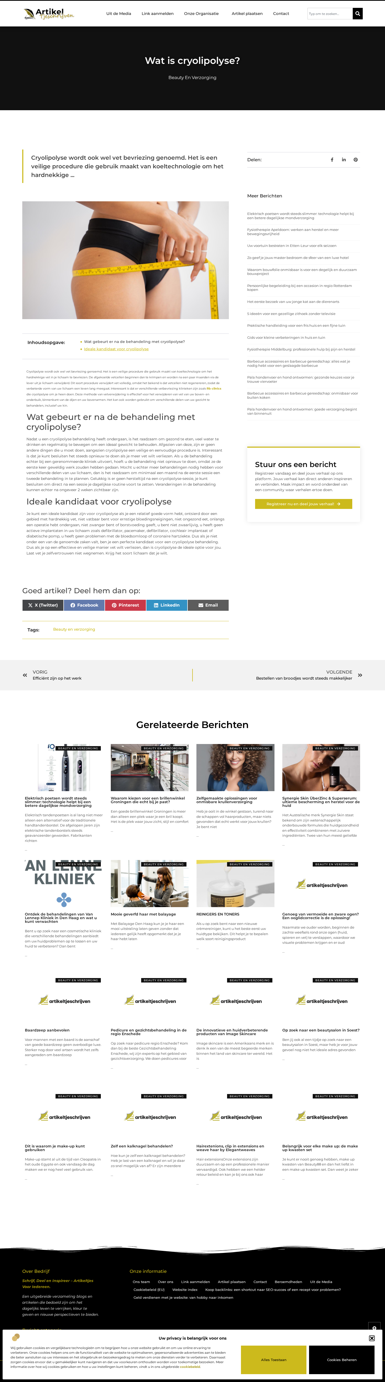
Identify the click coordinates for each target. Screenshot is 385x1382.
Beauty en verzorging (192, 77)
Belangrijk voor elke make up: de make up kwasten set (320, 1148)
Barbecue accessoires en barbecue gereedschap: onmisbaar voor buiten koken (302, 395)
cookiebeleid (190, 1367)
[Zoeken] (358, 13)
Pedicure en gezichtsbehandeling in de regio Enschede (149, 1032)
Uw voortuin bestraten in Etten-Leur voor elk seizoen (292, 245)
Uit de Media (118, 13)
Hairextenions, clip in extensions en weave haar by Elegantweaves (230, 1148)
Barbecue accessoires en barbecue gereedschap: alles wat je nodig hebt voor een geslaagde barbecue (298, 363)
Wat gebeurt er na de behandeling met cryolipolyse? (134, 341)
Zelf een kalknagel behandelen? (142, 1146)
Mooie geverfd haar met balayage (143, 914)
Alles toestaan (274, 1360)
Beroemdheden (288, 1282)
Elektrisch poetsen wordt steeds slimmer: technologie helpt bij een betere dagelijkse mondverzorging (300, 216)
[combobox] (330, 13)
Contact (281, 13)
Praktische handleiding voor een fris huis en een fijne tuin (296, 325)
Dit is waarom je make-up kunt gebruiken (55, 1148)
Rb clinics (214, 388)
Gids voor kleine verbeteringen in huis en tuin (286, 337)
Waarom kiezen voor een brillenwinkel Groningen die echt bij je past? (148, 800)
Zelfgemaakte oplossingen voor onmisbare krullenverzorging (226, 800)
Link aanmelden (158, 13)
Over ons (165, 1282)
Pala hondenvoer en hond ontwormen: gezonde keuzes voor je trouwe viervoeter (300, 379)
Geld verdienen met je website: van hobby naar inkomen (183, 1297)
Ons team (141, 1282)
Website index (184, 1289)
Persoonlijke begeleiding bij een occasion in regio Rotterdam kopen (299, 288)
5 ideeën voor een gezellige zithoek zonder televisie (291, 314)
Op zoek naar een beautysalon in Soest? (321, 1030)
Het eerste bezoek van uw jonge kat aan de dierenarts (293, 301)
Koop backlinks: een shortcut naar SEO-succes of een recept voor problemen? (273, 1289)
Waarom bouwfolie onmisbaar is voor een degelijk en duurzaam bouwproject (302, 272)
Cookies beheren (342, 1360)
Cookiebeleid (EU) (149, 1289)
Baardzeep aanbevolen (47, 1030)
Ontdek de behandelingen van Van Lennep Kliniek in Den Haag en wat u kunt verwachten (61, 918)
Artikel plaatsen (247, 13)
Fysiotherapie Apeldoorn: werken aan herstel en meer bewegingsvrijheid (293, 231)
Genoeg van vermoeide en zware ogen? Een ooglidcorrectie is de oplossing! (320, 916)
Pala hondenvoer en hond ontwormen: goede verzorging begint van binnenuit (302, 411)
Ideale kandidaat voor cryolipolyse (116, 349)
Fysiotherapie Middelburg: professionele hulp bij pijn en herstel (301, 349)
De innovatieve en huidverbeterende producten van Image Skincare (232, 1032)
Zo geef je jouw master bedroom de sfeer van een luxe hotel (298, 258)
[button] (372, 1338)
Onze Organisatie (201, 13)
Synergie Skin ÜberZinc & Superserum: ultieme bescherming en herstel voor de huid (321, 802)
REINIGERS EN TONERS (217, 914)
